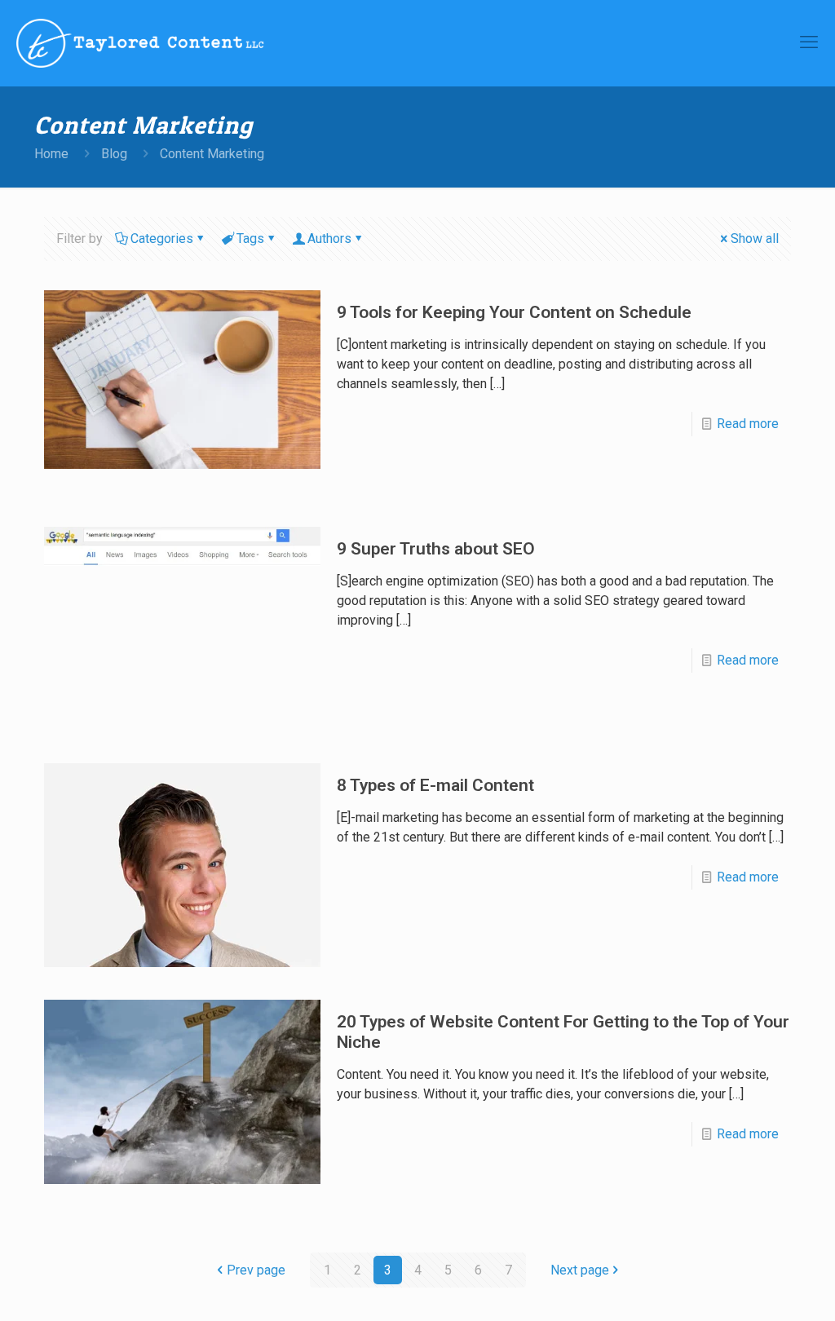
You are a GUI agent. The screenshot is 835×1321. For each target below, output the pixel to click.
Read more (748, 423)
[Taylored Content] (140, 42)
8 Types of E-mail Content (435, 785)
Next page (579, 1270)
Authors (329, 238)
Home (51, 153)
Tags (250, 238)
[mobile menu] (809, 42)
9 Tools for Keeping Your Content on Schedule (514, 312)
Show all (755, 238)
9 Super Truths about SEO (436, 549)
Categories (161, 238)
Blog (114, 153)
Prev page (256, 1270)
